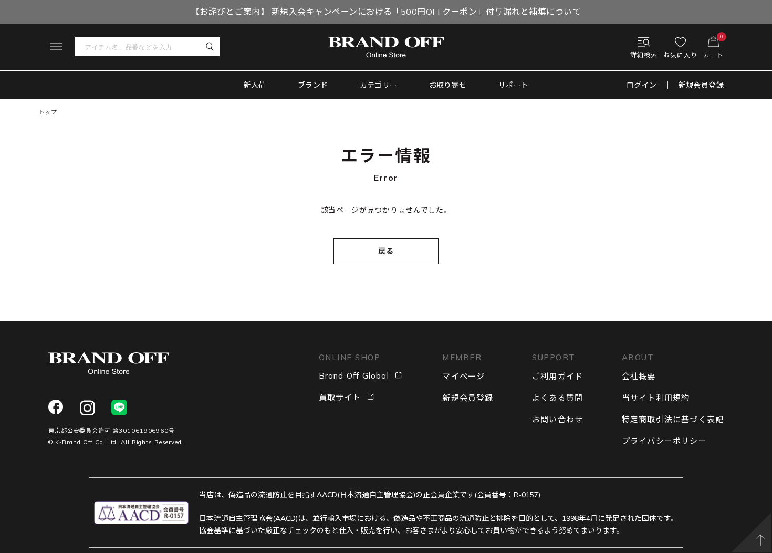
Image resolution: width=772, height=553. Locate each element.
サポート (513, 85)
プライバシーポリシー (664, 441)
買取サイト (340, 397)
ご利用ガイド (557, 376)
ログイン (642, 85)
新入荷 (255, 85)
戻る (386, 251)
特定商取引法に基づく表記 (673, 419)
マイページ (463, 376)
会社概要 (639, 376)
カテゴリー (379, 85)
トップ (48, 112)
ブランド (313, 85)
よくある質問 (557, 398)
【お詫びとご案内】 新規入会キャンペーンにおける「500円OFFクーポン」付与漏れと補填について (386, 11)
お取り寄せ (448, 85)
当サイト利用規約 (656, 398)
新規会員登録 (701, 85)
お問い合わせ (557, 419)
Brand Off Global (354, 376)
